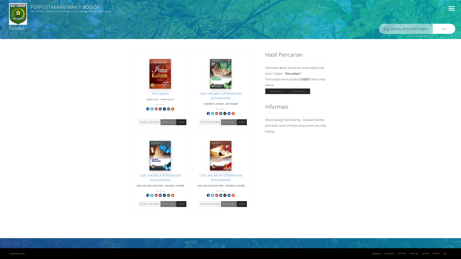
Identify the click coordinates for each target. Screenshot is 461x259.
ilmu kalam (160, 93)
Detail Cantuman (150, 122)
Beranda (376, 253)
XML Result (276, 91)
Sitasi (181, 122)
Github (425, 253)
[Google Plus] (156, 109)
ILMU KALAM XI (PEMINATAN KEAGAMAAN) (221, 95)
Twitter (402, 253)
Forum (436, 253)
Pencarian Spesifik (418, 36)
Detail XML (168, 122)
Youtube (413, 253)
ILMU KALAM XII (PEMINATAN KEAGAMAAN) (220, 177)
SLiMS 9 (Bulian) (17, 253)
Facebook (389, 253)
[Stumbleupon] (172, 109)
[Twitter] (152, 109)
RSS (445, 253)
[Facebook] (147, 109)
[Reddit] (164, 109)
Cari (444, 29)
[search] (406, 29)
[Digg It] (160, 109)
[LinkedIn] (168, 109)
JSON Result (298, 91)
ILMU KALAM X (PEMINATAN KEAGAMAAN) (160, 177)
